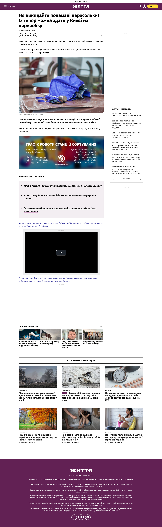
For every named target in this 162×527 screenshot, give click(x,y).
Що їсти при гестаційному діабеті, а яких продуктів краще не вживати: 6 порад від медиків (126, 124)
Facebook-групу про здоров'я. (56, 281)
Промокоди (128, 479)
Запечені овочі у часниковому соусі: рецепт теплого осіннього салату (126, 135)
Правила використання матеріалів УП (81, 479)
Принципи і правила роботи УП (110, 479)
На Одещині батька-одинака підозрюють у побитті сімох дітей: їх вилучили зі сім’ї (81, 437)
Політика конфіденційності (54, 479)
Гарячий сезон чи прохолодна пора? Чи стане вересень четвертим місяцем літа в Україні (38, 437)
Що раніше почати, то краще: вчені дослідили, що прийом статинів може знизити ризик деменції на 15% (126, 145)
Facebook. (23, 131)
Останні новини (121, 109)
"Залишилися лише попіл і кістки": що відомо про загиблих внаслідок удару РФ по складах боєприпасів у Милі (126, 170)
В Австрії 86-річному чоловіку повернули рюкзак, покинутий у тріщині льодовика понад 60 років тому (126, 158)
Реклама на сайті (35, 479)
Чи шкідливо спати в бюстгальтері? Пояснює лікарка (126, 114)
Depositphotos (38, 114)
